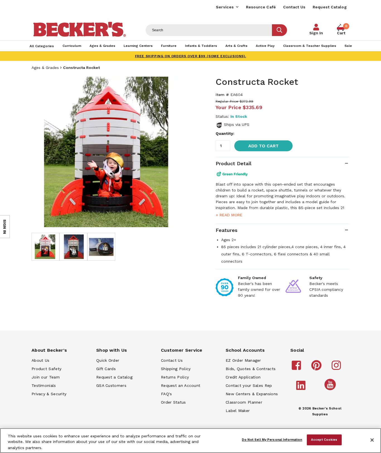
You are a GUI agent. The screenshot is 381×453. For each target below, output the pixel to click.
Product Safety (46, 368)
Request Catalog (330, 7)
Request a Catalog (114, 377)
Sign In (316, 33)
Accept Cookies (324, 440)
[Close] (372, 440)
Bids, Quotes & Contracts (251, 368)
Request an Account (180, 385)
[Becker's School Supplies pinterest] (317, 368)
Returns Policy (175, 377)
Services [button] (225, 7)
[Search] (279, 30)
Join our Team (46, 377)
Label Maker (238, 410)
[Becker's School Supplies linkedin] (301, 388)
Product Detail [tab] (233, 163)
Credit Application (243, 377)
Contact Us (294, 7)
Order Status (173, 402)
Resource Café (261, 7)
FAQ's (166, 394)
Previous (39, 151)
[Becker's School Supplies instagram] (337, 368)
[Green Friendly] (236, 174)
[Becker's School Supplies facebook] (297, 368)
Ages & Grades (45, 67)
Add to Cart (263, 145)
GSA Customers (111, 385)
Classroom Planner (244, 402)
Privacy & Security (49, 394)
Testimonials (44, 385)
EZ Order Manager (243, 360)
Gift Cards (106, 368)
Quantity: (225, 133)
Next (179, 151)
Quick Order (107, 360)
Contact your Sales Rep (249, 385)
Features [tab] (226, 230)
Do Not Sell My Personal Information (272, 440)
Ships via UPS (236, 124)
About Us (40, 360)
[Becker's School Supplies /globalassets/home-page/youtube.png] (331, 390)
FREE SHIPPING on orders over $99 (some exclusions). (190, 56)
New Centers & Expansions (252, 394)
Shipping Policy (176, 368)
